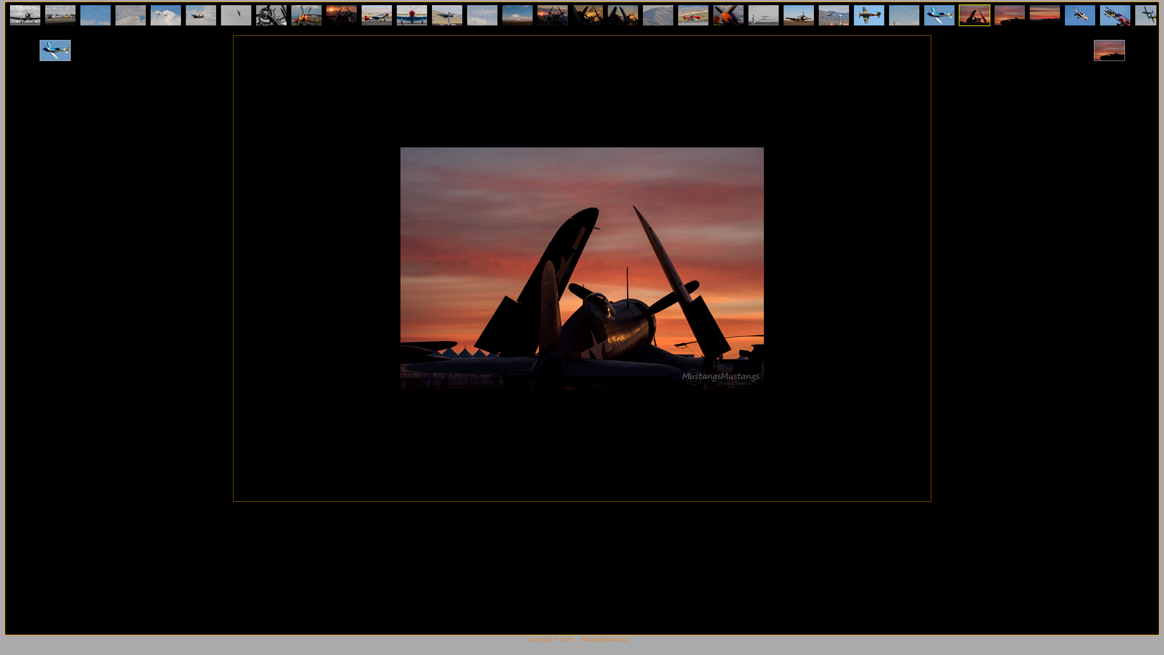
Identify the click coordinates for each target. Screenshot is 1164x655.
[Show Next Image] (1109, 50)
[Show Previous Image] (55, 50)
